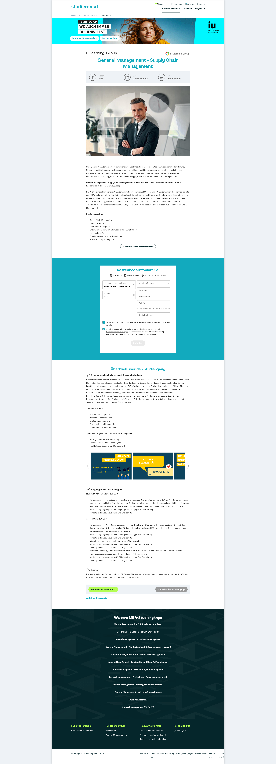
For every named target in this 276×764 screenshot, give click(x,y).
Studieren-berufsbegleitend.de (153, 739)
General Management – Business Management (138, 639)
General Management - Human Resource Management (138, 654)
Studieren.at (75, 16)
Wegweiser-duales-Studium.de (153, 735)
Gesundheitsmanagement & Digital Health (138, 631)
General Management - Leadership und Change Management (138, 661)
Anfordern (138, 343)
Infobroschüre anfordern (84, 38)
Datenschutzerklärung (165, 754)
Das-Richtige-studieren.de (151, 730)
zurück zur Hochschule (96, 598)
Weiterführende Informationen (138, 246)
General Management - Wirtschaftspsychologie (138, 692)
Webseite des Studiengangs (171, 589)
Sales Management (138, 699)
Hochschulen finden (171, 8)
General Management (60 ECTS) (138, 707)
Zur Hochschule (109, 38)
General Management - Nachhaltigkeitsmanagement (138, 669)
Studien (187, 8)
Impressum (144, 754)
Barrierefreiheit (201, 754)
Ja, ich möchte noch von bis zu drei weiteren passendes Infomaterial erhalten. (138, 323)
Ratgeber (199, 8)
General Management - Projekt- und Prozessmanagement (138, 677)
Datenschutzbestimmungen (117, 332)
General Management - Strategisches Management (138, 684)
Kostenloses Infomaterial (103, 589)
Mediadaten (110, 730)
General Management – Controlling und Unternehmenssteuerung (138, 646)
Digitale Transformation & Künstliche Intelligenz (138, 624)
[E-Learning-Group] (177, 53)
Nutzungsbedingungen (141, 329)
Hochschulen (146, 322)
